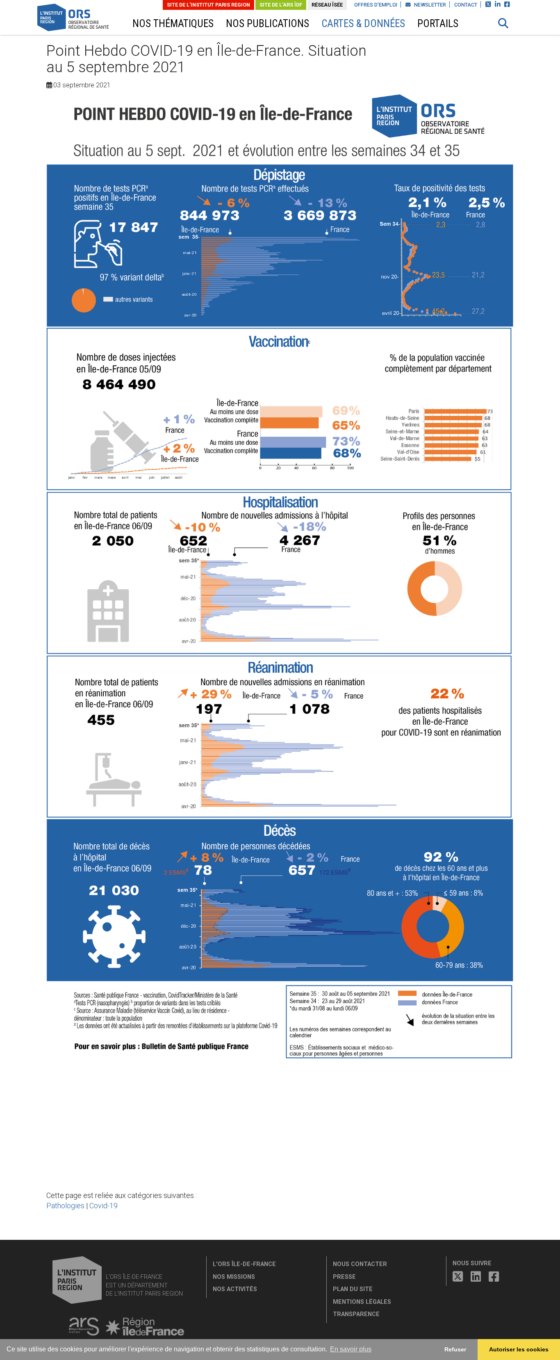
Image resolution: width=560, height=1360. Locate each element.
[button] (503, 23)
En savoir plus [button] (350, 1349)
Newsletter (429, 5)
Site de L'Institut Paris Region (208, 5)
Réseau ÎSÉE (327, 5)
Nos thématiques (173, 24)
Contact (465, 5)
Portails (437, 24)
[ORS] (83, 18)
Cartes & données (363, 24)
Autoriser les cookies (519, 1349)
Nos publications (267, 24)
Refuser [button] (455, 1349)
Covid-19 (103, 1205)
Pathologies (65, 1205)
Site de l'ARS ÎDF (281, 5)
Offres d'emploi (375, 5)
